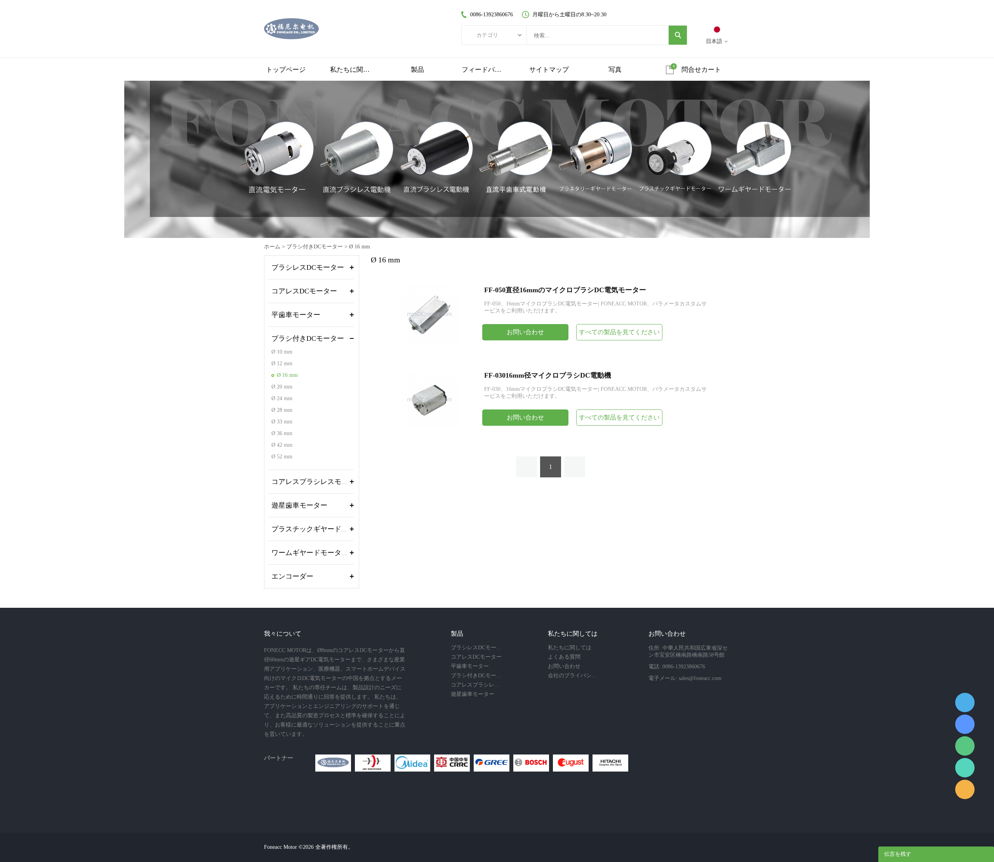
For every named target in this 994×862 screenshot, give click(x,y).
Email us (965, 789)
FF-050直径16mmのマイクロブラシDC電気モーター (565, 290)
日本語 (714, 41)
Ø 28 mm (281, 410)
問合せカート (701, 69)
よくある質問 (564, 657)
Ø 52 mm (281, 457)
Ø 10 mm (281, 352)
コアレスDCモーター (304, 291)
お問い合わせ (525, 332)
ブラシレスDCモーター (307, 267)
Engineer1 (965, 702)
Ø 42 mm (281, 445)
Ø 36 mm (281, 433)
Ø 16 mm (359, 247)
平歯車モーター (295, 315)
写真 (615, 69)
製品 (417, 69)
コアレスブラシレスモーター (316, 482)
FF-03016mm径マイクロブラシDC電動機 (547, 375)
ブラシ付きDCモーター (315, 247)
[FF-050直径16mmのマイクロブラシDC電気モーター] (429, 314)
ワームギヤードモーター (309, 553)
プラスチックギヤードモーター (320, 529)
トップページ (286, 69)
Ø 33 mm (281, 422)
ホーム (272, 247)
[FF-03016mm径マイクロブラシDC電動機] (429, 399)
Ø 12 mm (281, 363)
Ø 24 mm (281, 398)
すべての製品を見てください (619, 332)
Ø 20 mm (281, 387)
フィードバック (483, 69)
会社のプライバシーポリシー (574, 675)
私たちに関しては (352, 69)
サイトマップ (549, 69)
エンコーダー (292, 576)
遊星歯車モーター (299, 505)
